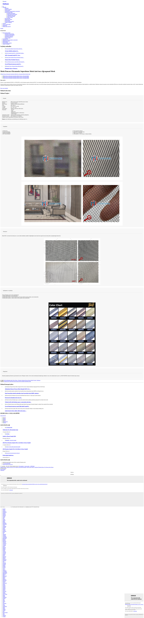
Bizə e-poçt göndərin (4, 88)
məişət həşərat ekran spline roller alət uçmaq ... (15, 410)
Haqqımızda (5, 25)
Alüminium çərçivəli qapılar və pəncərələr (12, 11)
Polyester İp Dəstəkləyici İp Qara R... (13, 397)
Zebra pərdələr (7, 10)
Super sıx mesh (10, 17)
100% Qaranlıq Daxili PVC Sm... (12, 55)
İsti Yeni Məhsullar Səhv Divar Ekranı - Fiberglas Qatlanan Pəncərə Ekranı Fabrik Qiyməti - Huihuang (22, 380)
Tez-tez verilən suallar (6, 24)
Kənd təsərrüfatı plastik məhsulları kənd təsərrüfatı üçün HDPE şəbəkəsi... (22, 393)
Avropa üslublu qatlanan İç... (12, 51)
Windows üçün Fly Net (11, 467)
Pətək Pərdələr (7, 20)
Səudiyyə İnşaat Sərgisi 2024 (9, 436)
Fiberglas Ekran (3, 467)
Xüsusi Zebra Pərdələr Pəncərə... (12, 59)
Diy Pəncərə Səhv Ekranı (48, 467)
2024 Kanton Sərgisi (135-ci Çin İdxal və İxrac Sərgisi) (15, 449)
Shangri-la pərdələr (8, 9)
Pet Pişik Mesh (7, 18)
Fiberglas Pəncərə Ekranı (9, 33)
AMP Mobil (32, 466)
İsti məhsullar (21, 466)
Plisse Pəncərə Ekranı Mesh (12, 14)
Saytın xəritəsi (26, 466)
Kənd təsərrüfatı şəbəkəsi (9, 21)
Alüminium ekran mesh (11, 15)
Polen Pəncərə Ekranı (11, 16)
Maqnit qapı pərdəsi (8, 19)
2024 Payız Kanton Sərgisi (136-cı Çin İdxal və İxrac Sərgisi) (17, 442)
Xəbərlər (4, 23)
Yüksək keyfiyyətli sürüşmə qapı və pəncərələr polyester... (18, 402)
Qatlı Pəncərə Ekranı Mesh (10, 34)
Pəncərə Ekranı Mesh (9, 12)
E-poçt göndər (3, 469)
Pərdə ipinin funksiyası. (8, 455)
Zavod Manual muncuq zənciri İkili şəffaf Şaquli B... (17, 406)
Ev (3, 6)
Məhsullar (4, 7)
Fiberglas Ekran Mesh (11, 13)
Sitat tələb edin (3, 415)
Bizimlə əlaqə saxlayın (7, 26)
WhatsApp (2, 470)
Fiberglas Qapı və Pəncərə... (11, 68)
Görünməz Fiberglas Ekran (39, 467)
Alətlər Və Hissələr (8, 22)
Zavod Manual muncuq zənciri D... (13, 64)
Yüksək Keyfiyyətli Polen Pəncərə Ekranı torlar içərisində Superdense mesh (17, 381)
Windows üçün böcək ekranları (20, 467)
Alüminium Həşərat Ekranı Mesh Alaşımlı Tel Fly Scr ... (18, 389)
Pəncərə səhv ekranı (30, 467)
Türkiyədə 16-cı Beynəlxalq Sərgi (10, 429)
